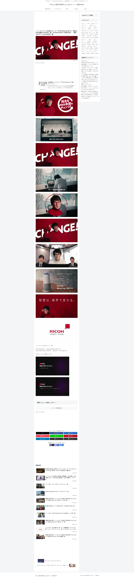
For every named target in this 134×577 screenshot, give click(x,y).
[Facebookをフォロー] (58, 445)
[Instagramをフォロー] (60, 445)
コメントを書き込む (56, 408)
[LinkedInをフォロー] (63, 445)
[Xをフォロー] (53, 445)
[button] (56, 439)
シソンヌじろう (39, 62)
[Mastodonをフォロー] (55, 445)
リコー (44, 62)
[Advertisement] (57, 21)
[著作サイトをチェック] (51, 445)
